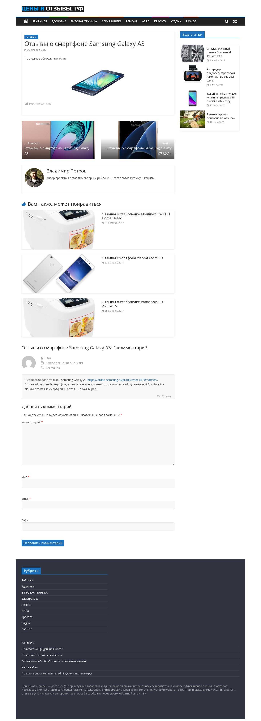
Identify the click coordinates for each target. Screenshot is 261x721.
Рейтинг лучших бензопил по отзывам (221, 116)
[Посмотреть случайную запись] (235, 21)
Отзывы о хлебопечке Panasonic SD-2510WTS (133, 304)
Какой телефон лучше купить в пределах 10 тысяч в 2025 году (221, 97)
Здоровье (59, 21)
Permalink (52, 368)
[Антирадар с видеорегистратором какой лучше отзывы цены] (193, 67)
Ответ (166, 396)
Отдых (176, 21)
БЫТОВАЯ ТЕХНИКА (84, 21)
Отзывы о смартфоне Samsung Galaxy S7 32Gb (139, 148)
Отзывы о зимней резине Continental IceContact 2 (219, 52)
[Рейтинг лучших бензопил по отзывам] (193, 112)
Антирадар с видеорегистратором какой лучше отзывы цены (221, 74)
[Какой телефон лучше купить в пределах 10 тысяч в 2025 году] (193, 92)
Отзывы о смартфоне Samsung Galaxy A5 (56, 148)
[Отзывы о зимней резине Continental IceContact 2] (193, 47)
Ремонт (132, 21)
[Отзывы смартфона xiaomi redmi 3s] (59, 256)
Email (26, 498)
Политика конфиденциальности (42, 649)
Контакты (28, 643)
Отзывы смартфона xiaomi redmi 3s (132, 258)
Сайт (25, 520)
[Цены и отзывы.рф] (26, 21)
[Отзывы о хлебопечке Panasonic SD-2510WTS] (59, 300)
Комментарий (32, 422)
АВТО (146, 21)
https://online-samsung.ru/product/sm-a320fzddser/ (122, 380)
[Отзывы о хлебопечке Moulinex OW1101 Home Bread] (59, 212)
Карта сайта (30, 667)
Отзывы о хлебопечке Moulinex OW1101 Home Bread (136, 216)
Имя (25, 477)
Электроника (111, 21)
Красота (160, 21)
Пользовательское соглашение (42, 655)
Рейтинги (39, 21)
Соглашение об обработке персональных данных (54, 661)
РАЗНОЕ (191, 21)
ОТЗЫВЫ (31, 36)
